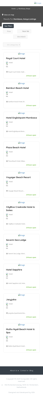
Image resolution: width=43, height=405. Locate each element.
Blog (31, 370)
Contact (23, 370)
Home (13, 9)
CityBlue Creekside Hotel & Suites (20, 209)
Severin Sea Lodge (16, 239)
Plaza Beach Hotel (16, 147)
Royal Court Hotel (15, 58)
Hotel (11, 62)
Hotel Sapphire (14, 269)
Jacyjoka (11, 299)
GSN (33, 392)
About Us (13, 370)
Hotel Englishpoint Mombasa (21, 117)
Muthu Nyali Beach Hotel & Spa (20, 331)
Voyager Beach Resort (18, 177)
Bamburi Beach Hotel (17, 88)
